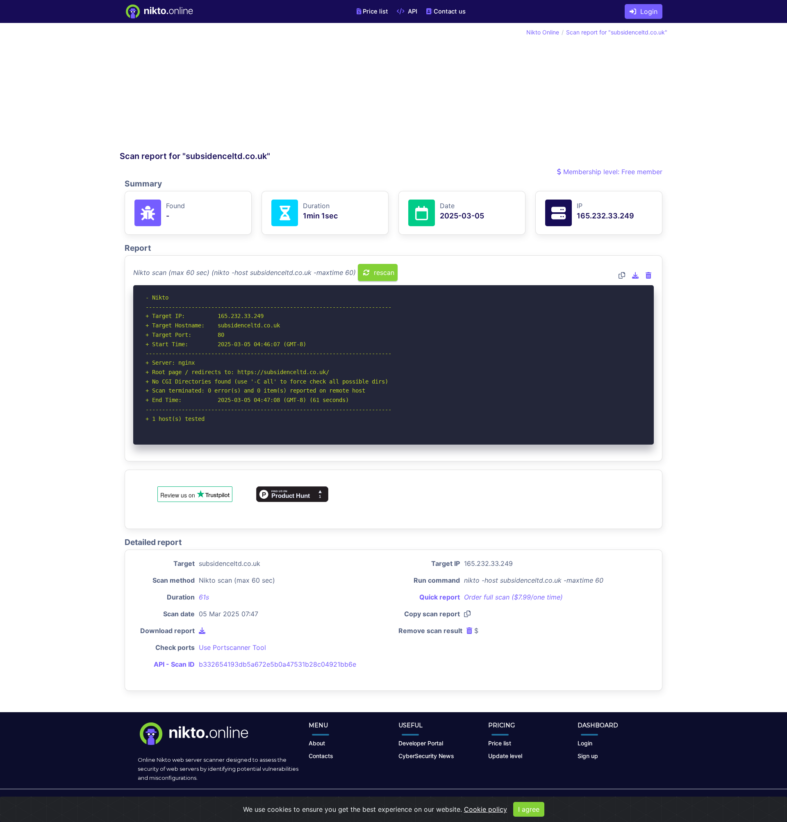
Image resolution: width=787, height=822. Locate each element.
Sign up (588, 755)
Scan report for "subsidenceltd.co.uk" (616, 32)
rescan (383, 272)
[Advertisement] (257, 89)
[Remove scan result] (648, 275)
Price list (375, 11)
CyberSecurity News (426, 755)
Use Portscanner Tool (232, 647)
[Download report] (635, 275)
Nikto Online (542, 32)
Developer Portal (420, 743)
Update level (505, 755)
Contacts (321, 755)
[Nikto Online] (159, 11)
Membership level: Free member (611, 172)
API (411, 11)
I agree (528, 809)
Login (646, 11)
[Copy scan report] (622, 275)
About (317, 743)
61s (204, 597)
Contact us (450, 11)
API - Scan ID (174, 664)
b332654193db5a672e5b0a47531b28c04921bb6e (277, 664)
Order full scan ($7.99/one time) (513, 597)
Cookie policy (485, 809)
